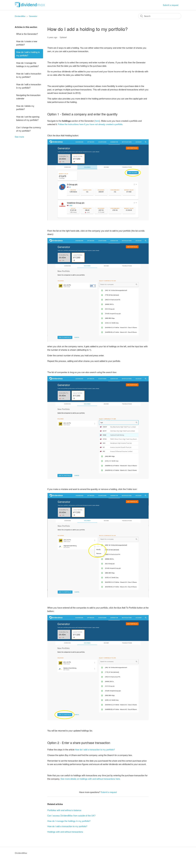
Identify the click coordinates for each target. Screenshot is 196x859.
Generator (33, 16)
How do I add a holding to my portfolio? (28, 54)
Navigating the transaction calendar (28, 97)
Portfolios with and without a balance (64, 810)
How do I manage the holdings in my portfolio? (27, 64)
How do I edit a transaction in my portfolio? (28, 86)
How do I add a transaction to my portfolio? (28, 75)
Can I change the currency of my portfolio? (28, 129)
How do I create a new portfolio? (26, 43)
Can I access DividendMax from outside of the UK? (71, 815)
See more (19, 136)
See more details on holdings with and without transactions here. (90, 778)
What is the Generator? (27, 33)
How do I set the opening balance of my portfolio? (27, 118)
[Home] (30, 6)
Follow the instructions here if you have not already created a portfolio (90, 124)
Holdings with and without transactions (65, 831)
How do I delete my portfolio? (25, 107)
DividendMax (20, 16)
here (97, 120)
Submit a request (170, 5)
